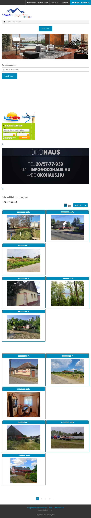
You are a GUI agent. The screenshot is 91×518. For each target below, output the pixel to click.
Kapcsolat (65, 2)
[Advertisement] (18, 95)
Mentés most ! (9, 76)
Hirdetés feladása (80, 2)
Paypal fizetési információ (37, 507)
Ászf (50, 507)
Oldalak (53, 2)
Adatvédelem (58, 507)
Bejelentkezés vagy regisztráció (37, 2)
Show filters (45, 29)
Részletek (23, 228)
